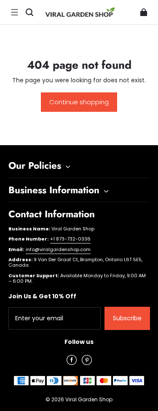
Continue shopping (79, 101)
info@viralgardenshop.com (58, 249)
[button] (14, 12)
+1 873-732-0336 (70, 238)
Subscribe (127, 318)
